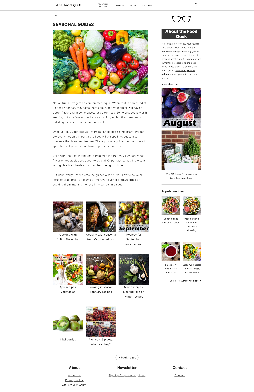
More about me (170, 84)
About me (74, 375)
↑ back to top (127, 357)
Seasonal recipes (103, 5)
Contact (179, 375)
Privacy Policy (74, 380)
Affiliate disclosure (74, 385)
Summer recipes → (190, 280)
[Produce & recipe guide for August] (181, 108)
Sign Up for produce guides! (127, 375)
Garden (120, 5)
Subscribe (146, 5)
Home (56, 15)
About (133, 5)
